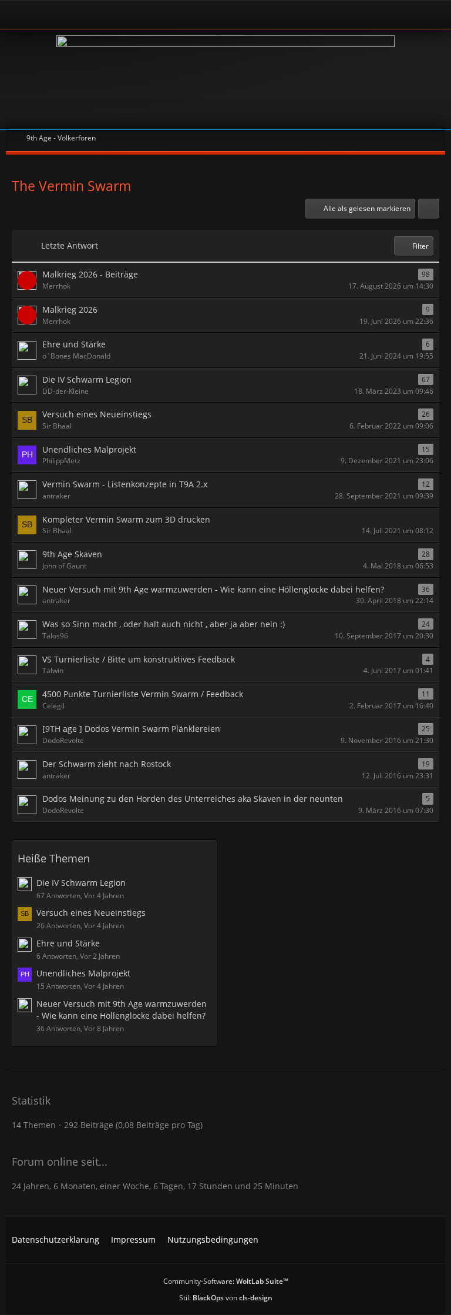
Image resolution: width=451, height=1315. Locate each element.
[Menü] (435, 14)
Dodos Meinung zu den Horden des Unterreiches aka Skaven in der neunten (192, 798)
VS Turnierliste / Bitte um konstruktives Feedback (138, 659)
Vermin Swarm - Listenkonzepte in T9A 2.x (124, 484)
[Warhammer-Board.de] (225, 79)
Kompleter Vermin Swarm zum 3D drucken (126, 519)
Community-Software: (225, 1281)
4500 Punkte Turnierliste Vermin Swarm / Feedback (142, 694)
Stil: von (225, 1298)
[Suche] (400, 14)
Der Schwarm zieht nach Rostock (106, 763)
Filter (420, 246)
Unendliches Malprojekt (89, 449)
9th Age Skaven (72, 554)
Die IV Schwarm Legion (87, 379)
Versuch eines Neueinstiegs (97, 414)
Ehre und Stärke (74, 344)
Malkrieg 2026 (69, 309)
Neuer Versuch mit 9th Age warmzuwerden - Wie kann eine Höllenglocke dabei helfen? (213, 589)
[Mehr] (428, 209)
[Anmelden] (193, 14)
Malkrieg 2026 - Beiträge (90, 274)
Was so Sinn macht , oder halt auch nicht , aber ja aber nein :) (163, 624)
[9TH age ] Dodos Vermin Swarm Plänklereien (131, 728)
